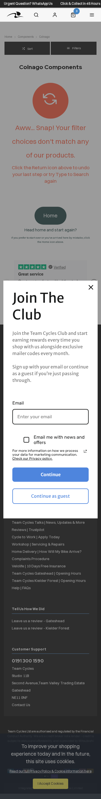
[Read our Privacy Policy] (85, 451)
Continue (51, 474)
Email (18, 403)
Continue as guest (50, 496)
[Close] (91, 287)
